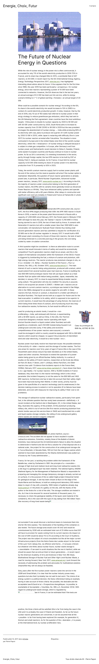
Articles (25, 639)
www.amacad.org (58, 560)
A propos (92, 6)
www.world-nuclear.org (52, 181)
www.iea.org (55, 82)
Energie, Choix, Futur (20, 6)
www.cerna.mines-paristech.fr (49, 368)
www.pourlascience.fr (58, 266)
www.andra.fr (24, 488)
